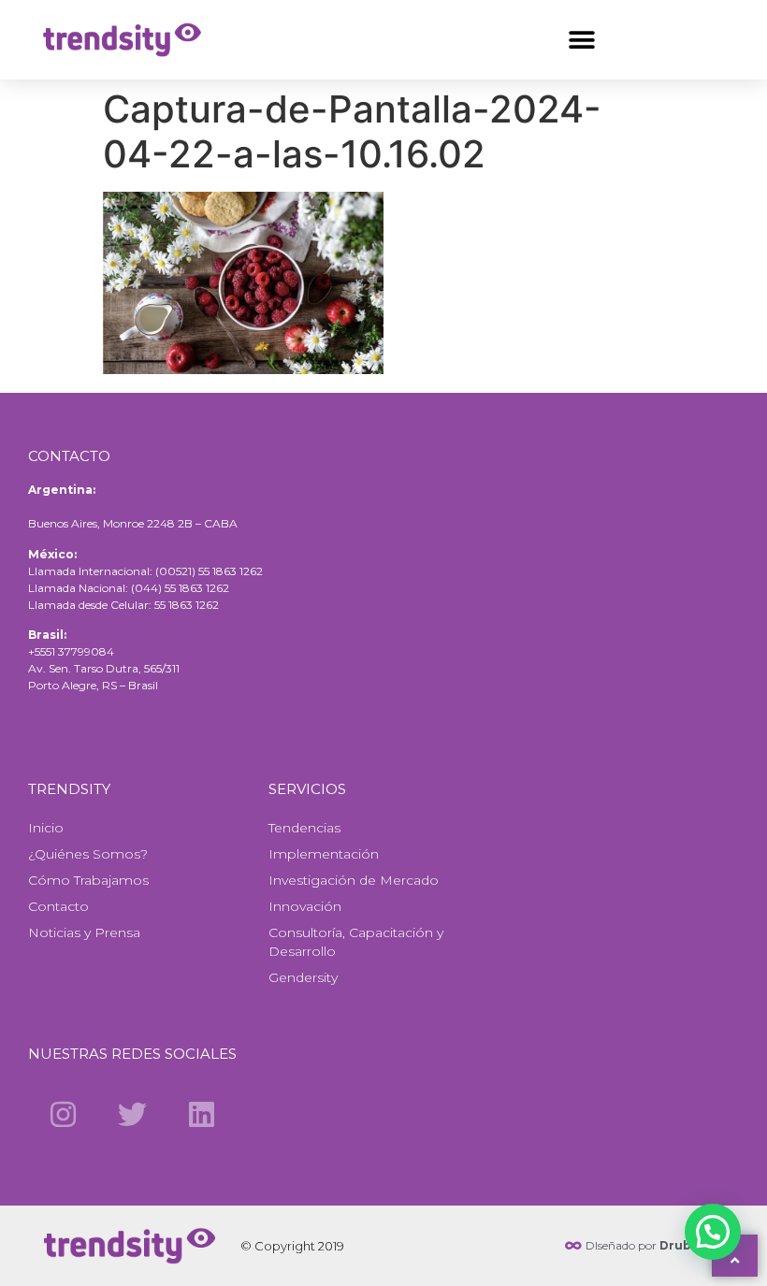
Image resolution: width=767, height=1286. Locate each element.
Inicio (46, 827)
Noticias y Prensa (84, 932)
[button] (581, 40)
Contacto (58, 906)
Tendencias (304, 827)
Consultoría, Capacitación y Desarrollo (355, 942)
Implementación (323, 853)
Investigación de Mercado (353, 880)
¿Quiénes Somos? (88, 853)
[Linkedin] (202, 1114)
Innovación (304, 906)
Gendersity (303, 977)
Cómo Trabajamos (88, 880)
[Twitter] (131, 1114)
